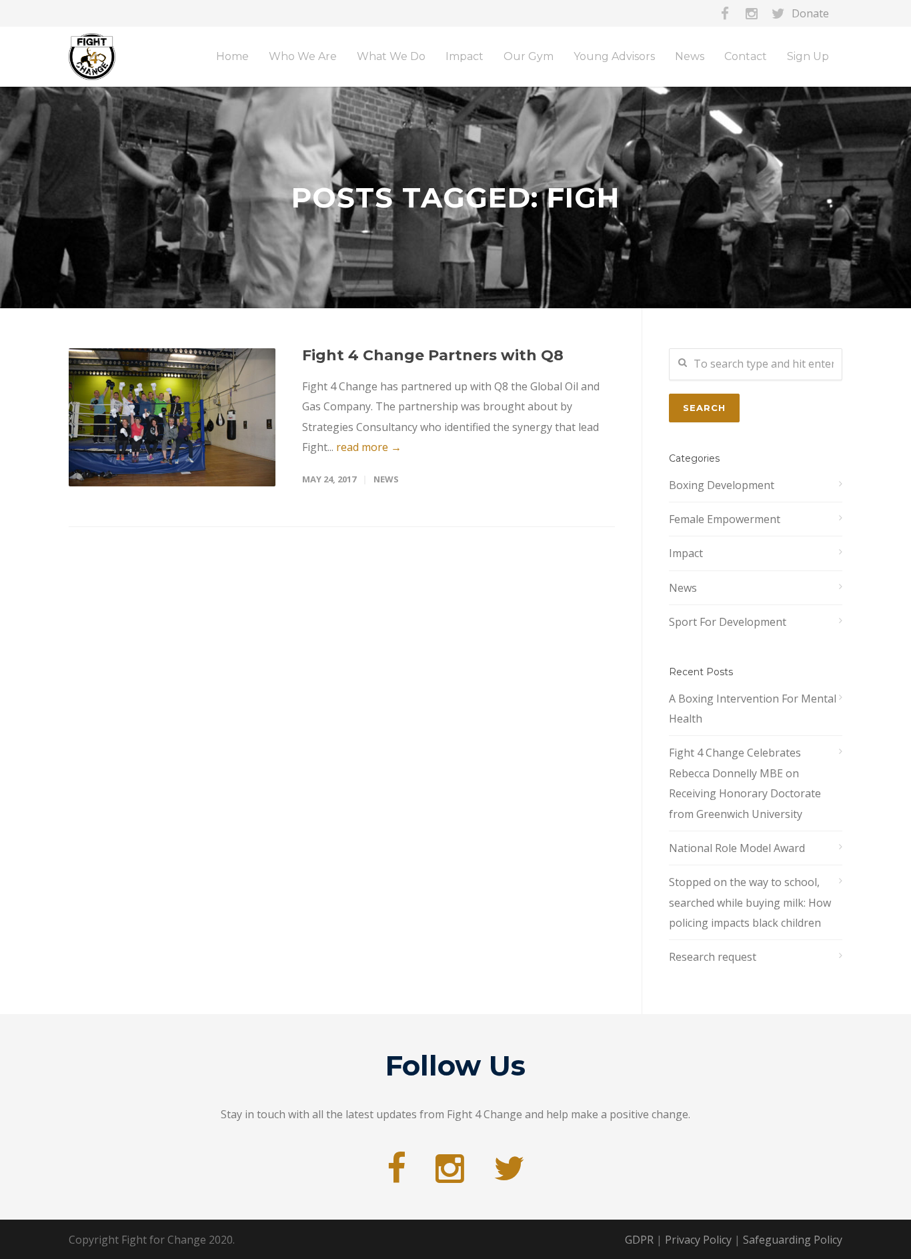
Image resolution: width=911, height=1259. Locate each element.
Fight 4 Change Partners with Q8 (433, 355)
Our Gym (529, 56)
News (386, 479)
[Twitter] (778, 13)
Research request (712, 956)
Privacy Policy (698, 1239)
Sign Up (808, 56)
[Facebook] (725, 13)
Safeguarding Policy (792, 1239)
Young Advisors (614, 56)
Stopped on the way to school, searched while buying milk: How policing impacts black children (750, 902)
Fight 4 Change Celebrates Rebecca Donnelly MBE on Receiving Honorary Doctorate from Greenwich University (745, 783)
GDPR (639, 1239)
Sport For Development (727, 621)
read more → (368, 447)
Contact (745, 56)
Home (232, 56)
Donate (810, 13)
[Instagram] (751, 13)
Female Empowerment (724, 519)
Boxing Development (721, 485)
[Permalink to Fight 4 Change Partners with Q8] (172, 417)
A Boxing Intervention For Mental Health (752, 708)
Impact (686, 553)
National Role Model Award (737, 848)
